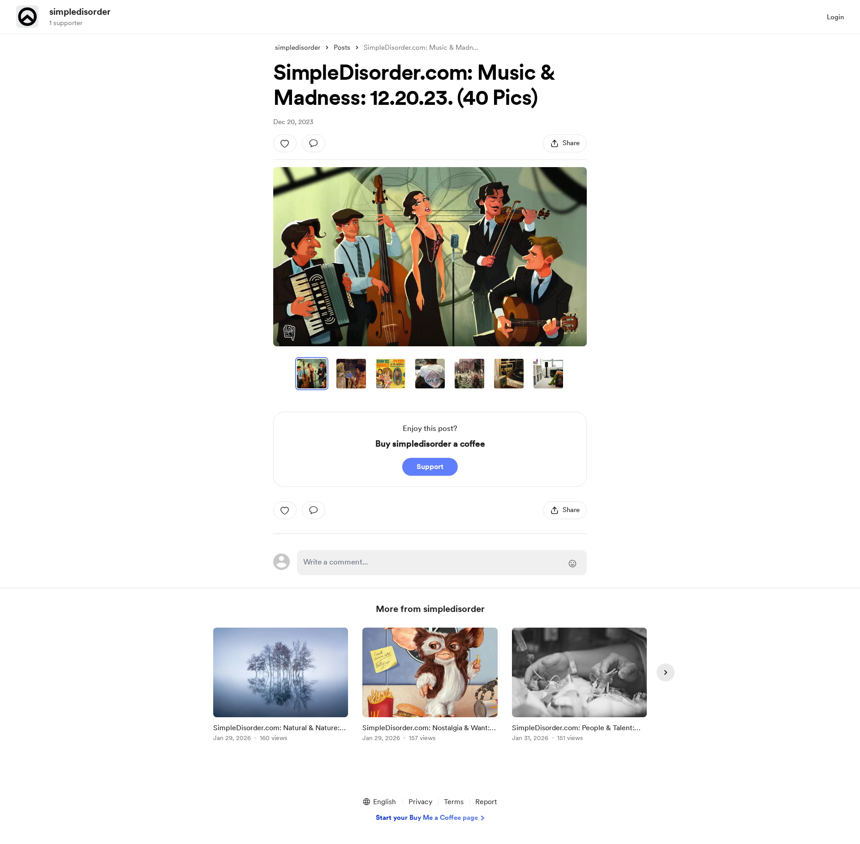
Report (486, 801)
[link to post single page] (281, 686)
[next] (666, 672)
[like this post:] (285, 143)
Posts (342, 47)
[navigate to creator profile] (27, 16)
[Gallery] (430, 256)
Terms (454, 801)
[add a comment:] (313, 143)
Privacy (420, 801)
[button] (430, 256)
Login (835, 17)
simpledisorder (80, 11)
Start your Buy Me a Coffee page (427, 818)
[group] (281, 686)
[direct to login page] (442, 562)
